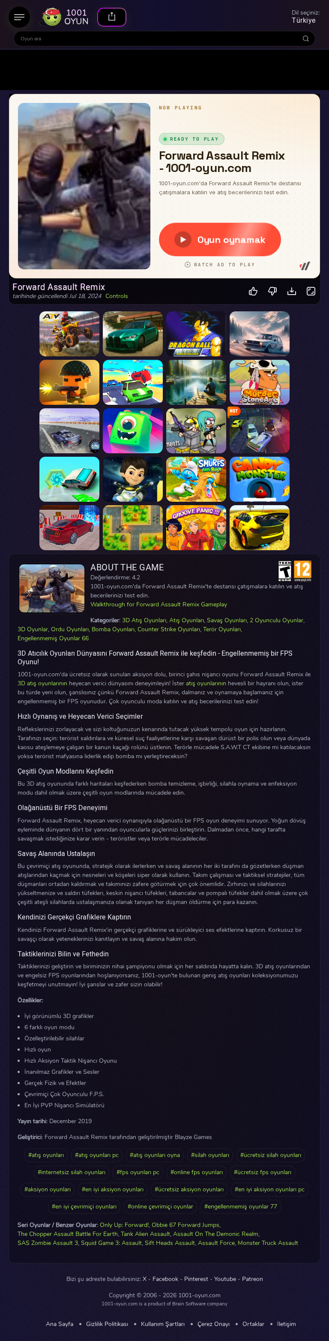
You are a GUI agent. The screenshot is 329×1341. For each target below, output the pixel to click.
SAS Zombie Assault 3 (48, 1243)
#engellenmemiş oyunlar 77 (240, 1206)
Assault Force (216, 1243)
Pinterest (196, 1279)
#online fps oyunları (196, 1172)
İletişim (286, 1324)
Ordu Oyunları (70, 629)
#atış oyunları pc (97, 1155)
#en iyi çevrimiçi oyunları (84, 1206)
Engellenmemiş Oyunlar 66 (53, 638)
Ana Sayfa (59, 1324)
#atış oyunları (46, 1155)
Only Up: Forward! (124, 1225)
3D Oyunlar (33, 629)
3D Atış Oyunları (144, 620)
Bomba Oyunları (113, 629)
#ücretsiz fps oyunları (262, 1172)
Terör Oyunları (222, 629)
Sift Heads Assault (170, 1243)
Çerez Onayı (213, 1324)
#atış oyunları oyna (155, 1155)
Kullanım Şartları (163, 1324)
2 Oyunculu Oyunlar (276, 620)
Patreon (252, 1279)
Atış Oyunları (186, 620)
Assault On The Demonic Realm (215, 1234)
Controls (116, 296)
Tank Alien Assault (145, 1234)
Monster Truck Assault (268, 1243)
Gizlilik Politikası (107, 1324)
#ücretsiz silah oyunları (270, 1155)
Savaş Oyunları (227, 620)
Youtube (225, 1279)
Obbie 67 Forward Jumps (185, 1225)
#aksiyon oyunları (47, 1189)
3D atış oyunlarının (42, 683)
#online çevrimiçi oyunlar (160, 1206)
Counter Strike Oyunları (169, 629)
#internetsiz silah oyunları (71, 1172)
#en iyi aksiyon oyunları (113, 1189)
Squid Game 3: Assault (111, 1243)
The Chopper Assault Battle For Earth (68, 1234)
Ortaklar (253, 1324)
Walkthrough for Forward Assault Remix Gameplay (158, 604)
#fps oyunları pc (138, 1172)
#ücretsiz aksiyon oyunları (189, 1189)
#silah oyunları (210, 1155)
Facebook (165, 1279)
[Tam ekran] (311, 291)
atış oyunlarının (206, 683)
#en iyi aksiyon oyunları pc (270, 1189)
